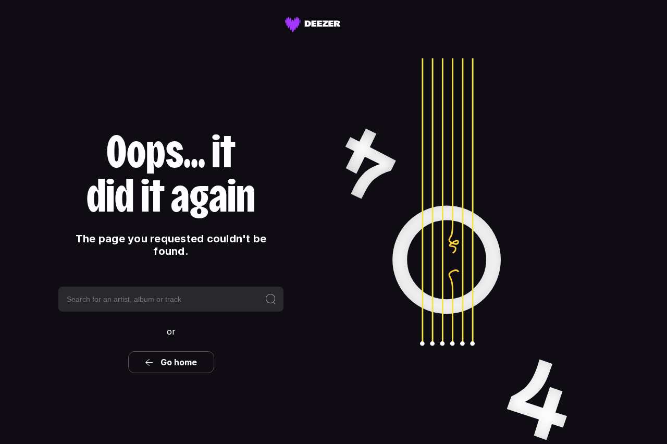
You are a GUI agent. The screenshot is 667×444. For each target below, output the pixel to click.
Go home (178, 362)
